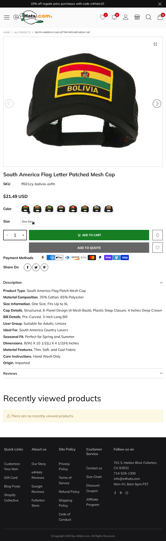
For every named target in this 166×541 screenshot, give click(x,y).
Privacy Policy (64, 466)
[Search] (148, 17)
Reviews (10, 373)
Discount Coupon (92, 488)
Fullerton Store (38, 503)
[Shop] (137, 17)
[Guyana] (49, 209)
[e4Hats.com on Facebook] (115, 493)
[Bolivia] (25, 209)
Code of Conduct (65, 517)
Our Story (39, 464)
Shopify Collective (11, 497)
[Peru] (73, 209)
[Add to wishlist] (157, 247)
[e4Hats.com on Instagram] (126, 493)
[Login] (125, 17)
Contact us (94, 468)
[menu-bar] (8, 17)
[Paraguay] (61, 209)
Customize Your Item (12, 466)
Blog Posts (12, 486)
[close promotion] (159, 4)
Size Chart (94, 477)
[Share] (27, 267)
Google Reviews (38, 489)
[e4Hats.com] (55, 17)
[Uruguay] (97, 209)
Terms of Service (65, 480)
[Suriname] (85, 209)
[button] (9, 104)
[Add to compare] (157, 235)
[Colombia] (37, 209)
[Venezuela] (108, 209)
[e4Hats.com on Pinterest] (120, 493)
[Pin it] (44, 267)
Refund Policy (69, 492)
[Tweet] (36, 267)
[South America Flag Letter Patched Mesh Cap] (83, 102)
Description (12, 282)
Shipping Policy (65, 503)
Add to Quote (89, 248)
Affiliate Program (92, 502)
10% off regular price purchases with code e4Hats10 (61, 4)
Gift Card (11, 478)
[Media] (155, 44)
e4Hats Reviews (38, 475)
